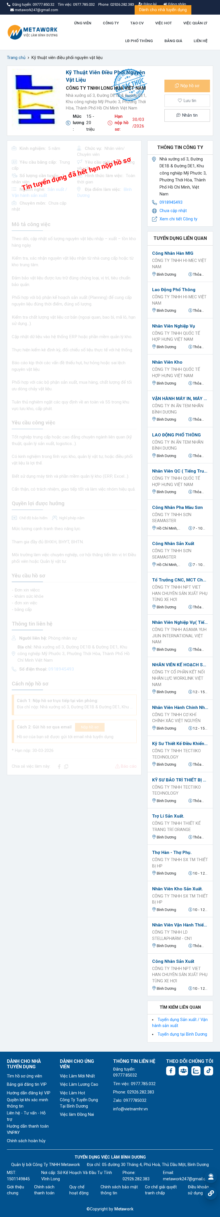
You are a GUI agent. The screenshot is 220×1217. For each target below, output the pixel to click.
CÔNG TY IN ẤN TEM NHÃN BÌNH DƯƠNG (177, 409)
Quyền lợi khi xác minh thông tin (27, 1103)
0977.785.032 (84, 4)
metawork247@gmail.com (187, 1179)
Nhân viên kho (167, 362)
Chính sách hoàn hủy (26, 1140)
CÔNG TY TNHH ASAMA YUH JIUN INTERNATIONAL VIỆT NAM (179, 635)
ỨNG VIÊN (82, 23)
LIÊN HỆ (200, 41)
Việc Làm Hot (72, 1093)
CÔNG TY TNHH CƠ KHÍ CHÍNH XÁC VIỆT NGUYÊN (176, 718)
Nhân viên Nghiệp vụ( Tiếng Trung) (180, 622)
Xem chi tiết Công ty (178, 219)
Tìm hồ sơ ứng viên (24, 1076)
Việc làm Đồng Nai (77, 1114)
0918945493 (171, 202)
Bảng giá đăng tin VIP (27, 1084)
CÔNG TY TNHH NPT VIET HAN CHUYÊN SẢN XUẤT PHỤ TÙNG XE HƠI (179, 593)
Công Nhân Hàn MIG (172, 253)
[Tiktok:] (208, 1070)
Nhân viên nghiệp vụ (173, 326)
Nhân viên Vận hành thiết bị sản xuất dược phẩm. (180, 925)
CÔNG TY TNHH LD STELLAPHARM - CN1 (172, 935)
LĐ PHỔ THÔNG (139, 41)
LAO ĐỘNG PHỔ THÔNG (176, 435)
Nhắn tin (189, 115)
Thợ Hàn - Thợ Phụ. (172, 852)
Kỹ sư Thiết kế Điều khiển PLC (180, 743)
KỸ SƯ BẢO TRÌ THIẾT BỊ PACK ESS (180, 780)
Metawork (123, 1209)
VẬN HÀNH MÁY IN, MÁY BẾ (180, 398)
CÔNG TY (111, 23)
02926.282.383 (122, 4)
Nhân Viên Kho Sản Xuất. (177, 888)
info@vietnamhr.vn (130, 1109)
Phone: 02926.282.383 (133, 1092)
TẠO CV (137, 23)
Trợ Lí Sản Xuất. (168, 816)
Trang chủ (16, 57)
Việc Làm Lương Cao (79, 1084)
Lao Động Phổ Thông (173, 289)
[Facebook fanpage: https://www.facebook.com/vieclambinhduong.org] (170, 1070)
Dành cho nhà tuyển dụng (163, 9)
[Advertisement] (74, 820)
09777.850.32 (44, 4)
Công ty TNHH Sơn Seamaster (171, 518)
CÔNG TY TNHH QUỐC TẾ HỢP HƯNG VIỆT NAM (176, 336)
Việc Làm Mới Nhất (77, 1076)
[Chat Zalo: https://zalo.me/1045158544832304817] (196, 1070)
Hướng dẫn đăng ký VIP (28, 1093)
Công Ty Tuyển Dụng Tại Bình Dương (79, 1103)
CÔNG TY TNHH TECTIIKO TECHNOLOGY (176, 754)
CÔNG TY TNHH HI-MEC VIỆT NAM (179, 263)
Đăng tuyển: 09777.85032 (125, 1072)
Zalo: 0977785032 (129, 1100)
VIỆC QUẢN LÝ (195, 23)
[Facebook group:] (183, 1070)
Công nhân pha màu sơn (177, 507)
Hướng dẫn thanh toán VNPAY (28, 1129)
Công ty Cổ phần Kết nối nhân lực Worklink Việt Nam (178, 678)
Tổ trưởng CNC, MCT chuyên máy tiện (180, 580)
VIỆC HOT (163, 23)
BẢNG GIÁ (173, 41)
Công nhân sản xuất (173, 543)
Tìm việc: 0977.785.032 (134, 1083)
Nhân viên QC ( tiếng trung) (180, 471)
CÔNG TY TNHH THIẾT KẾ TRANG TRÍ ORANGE (176, 826)
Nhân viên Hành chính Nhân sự (180, 707)
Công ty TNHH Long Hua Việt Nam (106, 88)
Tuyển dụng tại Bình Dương (182, 1034)
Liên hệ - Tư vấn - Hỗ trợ (26, 1116)
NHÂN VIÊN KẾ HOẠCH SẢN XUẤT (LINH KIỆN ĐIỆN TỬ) (180, 664)
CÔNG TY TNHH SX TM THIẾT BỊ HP (180, 863)
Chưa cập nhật (173, 210)
